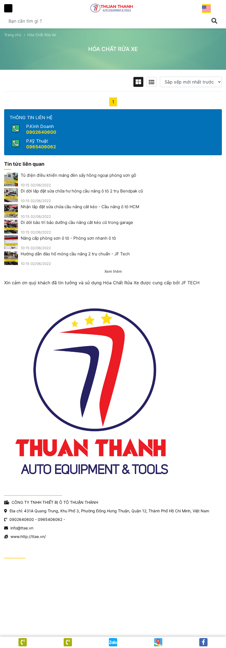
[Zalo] (113, 642)
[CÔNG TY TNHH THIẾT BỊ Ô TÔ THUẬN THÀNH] (113, 8)
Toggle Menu (8, 8)
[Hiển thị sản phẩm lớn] (138, 82)
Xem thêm (113, 271)
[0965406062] (22, 642)
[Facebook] (203, 642)
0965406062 (41, 146)
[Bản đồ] (158, 642)
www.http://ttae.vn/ (28, 536)
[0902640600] (67, 642)
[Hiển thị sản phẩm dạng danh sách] (152, 82)
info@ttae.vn (21, 528)
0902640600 (41, 132)
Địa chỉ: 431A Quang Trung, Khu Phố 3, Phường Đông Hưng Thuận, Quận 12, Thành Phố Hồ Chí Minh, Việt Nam (109, 510)
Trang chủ (12, 35)
